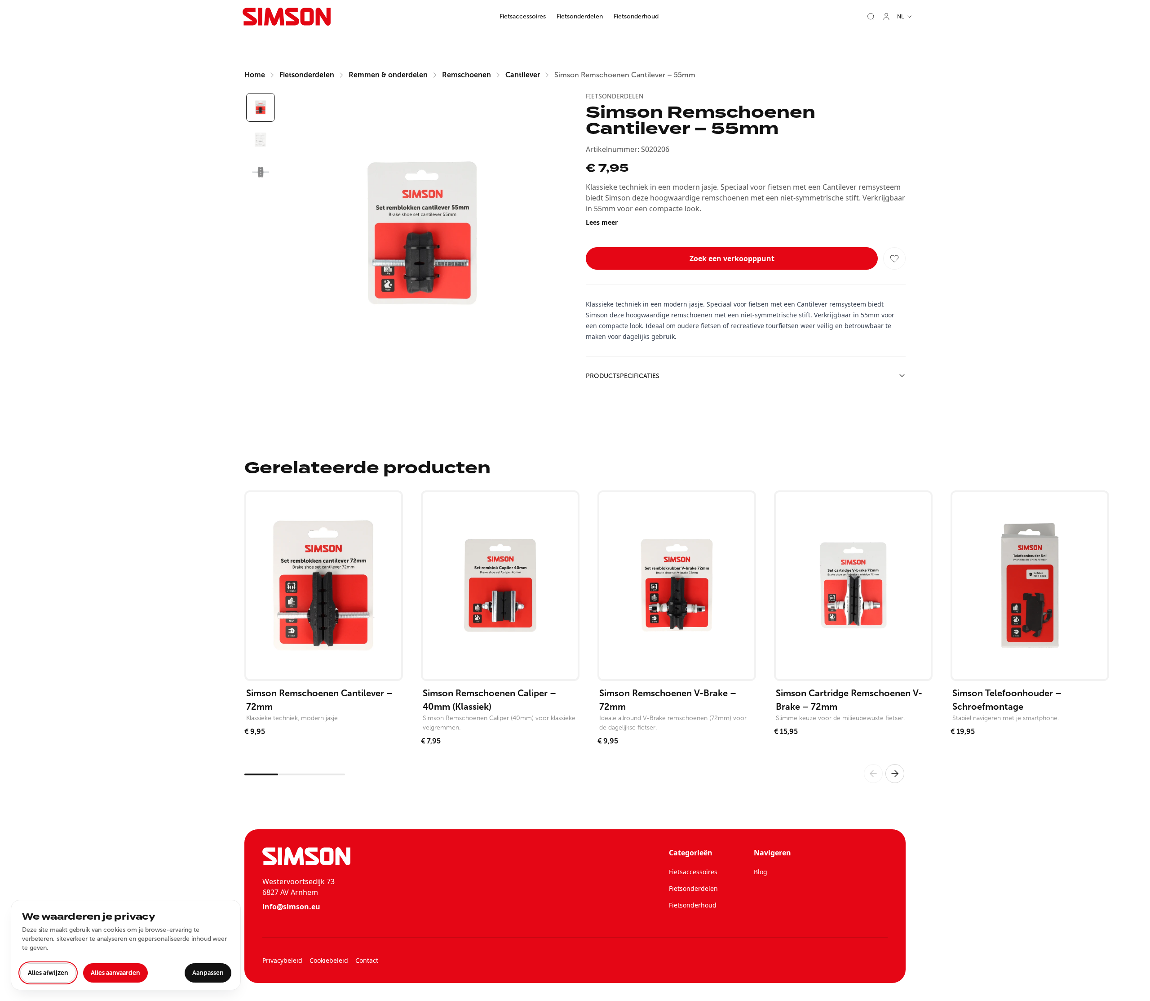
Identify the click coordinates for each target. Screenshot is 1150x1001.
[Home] (287, 17)
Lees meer (602, 222)
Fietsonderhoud (636, 16)
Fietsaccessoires (523, 16)
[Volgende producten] (895, 774)
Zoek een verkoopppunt (732, 258)
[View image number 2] (260, 139)
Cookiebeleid (329, 960)
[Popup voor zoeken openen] (871, 16)
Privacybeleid (282, 960)
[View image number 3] (260, 172)
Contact (366, 960)
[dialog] (126, 945)
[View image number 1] (260, 107)
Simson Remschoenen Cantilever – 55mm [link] (624, 75)
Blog (760, 872)
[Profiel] (886, 16)
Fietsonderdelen (580, 16)
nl (900, 16)
